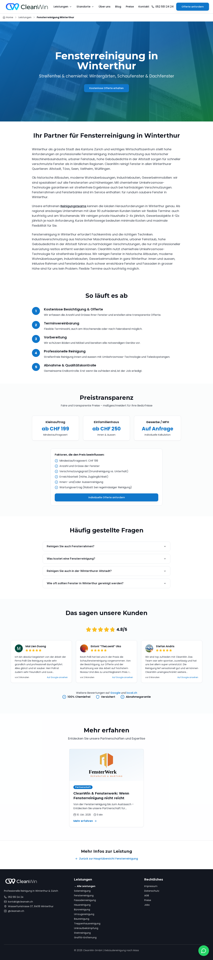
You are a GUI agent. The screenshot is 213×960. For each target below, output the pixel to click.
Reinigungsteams (73, 206)
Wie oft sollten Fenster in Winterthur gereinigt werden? (85, 583)
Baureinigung (81, 919)
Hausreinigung (82, 905)
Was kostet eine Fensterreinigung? (71, 558)
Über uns (104, 6)
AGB (146, 895)
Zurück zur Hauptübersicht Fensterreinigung (108, 859)
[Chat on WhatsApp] (203, 950)
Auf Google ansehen (57, 677)
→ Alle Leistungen (84, 886)
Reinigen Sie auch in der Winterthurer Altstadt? (79, 571)
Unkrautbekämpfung (86, 928)
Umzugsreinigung (84, 914)
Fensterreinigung (84, 895)
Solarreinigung (82, 891)
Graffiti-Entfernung (85, 937)
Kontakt (143, 6)
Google (115, 693)
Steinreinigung (82, 933)
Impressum (150, 886)
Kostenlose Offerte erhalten (106, 88)
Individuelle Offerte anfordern (106, 497)
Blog (118, 6)
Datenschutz (151, 891)
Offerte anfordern (193, 6)
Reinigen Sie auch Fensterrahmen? (70, 546)
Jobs (147, 905)
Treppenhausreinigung (87, 923)
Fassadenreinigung (85, 900)
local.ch (131, 693)
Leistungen (24, 17)
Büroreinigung (82, 909)
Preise (130, 6)
